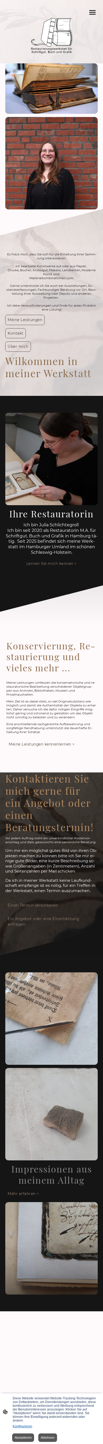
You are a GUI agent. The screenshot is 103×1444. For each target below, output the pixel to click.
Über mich (18, 346)
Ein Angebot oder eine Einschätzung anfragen (43, 921)
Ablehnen (48, 1438)
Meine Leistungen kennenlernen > (42, 744)
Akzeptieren (23, 1438)
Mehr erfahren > (23, 1194)
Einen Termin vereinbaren (33, 905)
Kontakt (16, 333)
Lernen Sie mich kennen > (51, 563)
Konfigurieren (22, 1426)
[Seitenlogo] (51, 36)
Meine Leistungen (25, 320)
